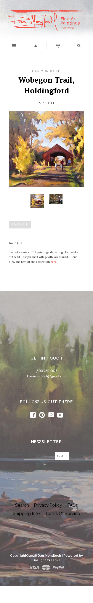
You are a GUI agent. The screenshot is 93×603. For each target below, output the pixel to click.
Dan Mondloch (49, 556)
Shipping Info (26, 513)
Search (22, 505)
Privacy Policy (48, 505)
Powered (71, 556)
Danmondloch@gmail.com (46, 376)
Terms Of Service (62, 513)
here (53, 262)
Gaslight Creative (46, 560)
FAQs (72, 505)
